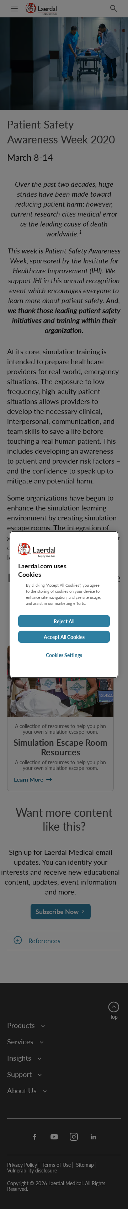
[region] (64, 604)
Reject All (64, 621)
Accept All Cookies (64, 636)
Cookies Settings (64, 654)
